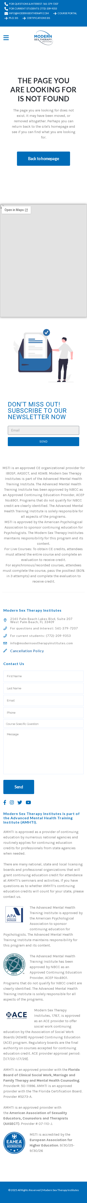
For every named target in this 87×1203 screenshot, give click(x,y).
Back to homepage (43, 158)
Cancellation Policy (27, 651)
